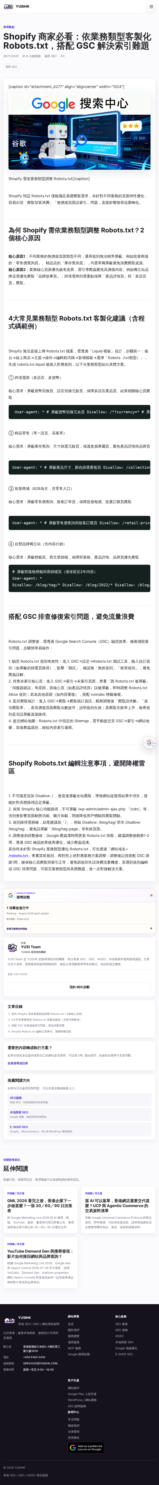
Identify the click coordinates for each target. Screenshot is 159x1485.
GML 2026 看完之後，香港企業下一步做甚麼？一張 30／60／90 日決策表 (39, 1205)
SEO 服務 (121, 1324)
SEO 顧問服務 (77, 1406)
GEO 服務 (121, 1330)
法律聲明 (74, 1431)
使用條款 (74, 1437)
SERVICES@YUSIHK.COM (40, 1363)
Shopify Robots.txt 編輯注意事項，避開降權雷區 (41, 1031)
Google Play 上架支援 (82, 1394)
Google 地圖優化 (126, 1348)
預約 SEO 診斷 (80, 987)
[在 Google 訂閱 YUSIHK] (86, 1448)
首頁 (71, 1324)
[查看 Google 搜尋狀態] (149, 742)
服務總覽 (74, 1336)
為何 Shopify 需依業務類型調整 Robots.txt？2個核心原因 (46, 1013)
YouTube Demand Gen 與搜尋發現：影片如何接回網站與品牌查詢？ (40, 1254)
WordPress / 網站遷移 (82, 1400)
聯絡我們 (74, 1425)
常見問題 (74, 1419)
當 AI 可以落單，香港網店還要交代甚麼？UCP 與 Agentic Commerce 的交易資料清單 (117, 1205)
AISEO (119, 1336)
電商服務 (74, 1342)
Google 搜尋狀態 (79, 1354)
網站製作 (74, 1388)
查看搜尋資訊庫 (18, 1063)
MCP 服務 (74, 1348)
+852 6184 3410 (34, 1357)
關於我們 (74, 1330)
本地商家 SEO (124, 1342)
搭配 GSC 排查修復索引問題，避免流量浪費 (37, 1025)
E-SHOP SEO (124, 1354)
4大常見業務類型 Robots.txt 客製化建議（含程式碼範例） (46, 1019)
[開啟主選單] (151, 6)
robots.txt (19, 855)
